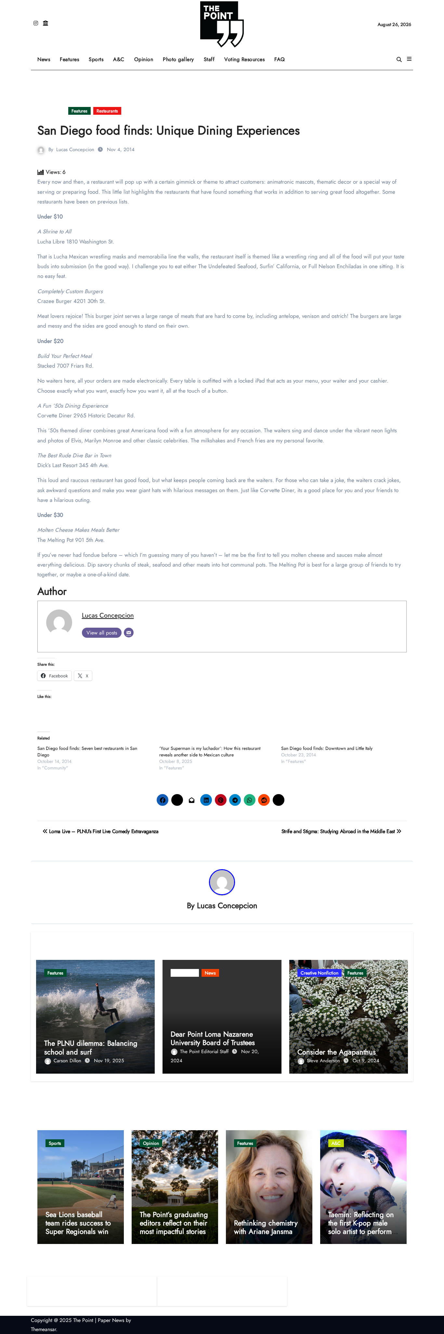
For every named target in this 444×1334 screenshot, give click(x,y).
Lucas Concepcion (75, 149)
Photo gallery (178, 59)
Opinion (146, 57)
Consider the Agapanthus (336, 1052)
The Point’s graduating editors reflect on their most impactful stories (174, 1223)
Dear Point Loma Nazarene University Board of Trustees (213, 1038)
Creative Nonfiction (319, 973)
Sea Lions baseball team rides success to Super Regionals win (78, 1223)
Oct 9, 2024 (366, 1060)
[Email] (129, 632)
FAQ (279, 59)
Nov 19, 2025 (109, 1060)
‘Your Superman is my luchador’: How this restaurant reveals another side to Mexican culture (209, 751)
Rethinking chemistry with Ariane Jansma (266, 1227)
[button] (409, 59)
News (43, 59)
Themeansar (43, 1329)
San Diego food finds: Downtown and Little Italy (326, 748)
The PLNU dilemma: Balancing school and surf (90, 1047)
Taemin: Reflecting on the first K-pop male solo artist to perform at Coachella (361, 1227)
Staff (209, 59)
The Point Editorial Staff (205, 1051)
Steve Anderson (324, 1060)
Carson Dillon (68, 1060)
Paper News (111, 1320)
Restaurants (107, 111)
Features (72, 57)
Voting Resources (244, 59)
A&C (121, 57)
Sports (98, 57)
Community (51, 111)
